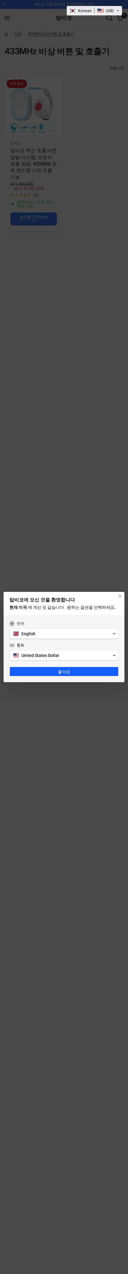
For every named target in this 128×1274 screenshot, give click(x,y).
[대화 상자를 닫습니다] (120, 596)
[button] (94, 10)
